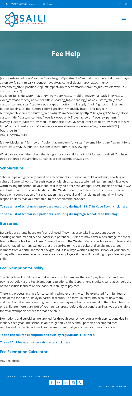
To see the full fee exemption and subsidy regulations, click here (47, 335)
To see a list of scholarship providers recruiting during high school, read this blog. (59, 214)
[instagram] (59, 382)
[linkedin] (126, 4)
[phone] (80, 382)
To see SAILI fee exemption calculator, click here (35, 342)
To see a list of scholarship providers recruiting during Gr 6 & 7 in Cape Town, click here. (64, 206)
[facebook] (120, 4)
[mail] (73, 382)
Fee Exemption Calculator (23, 351)
